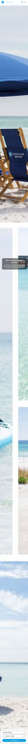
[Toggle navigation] (24, 2)
